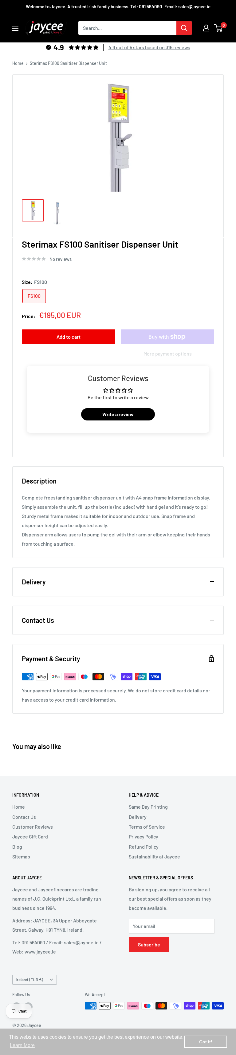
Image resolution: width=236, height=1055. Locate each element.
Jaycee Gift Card (30, 836)
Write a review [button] (118, 414)
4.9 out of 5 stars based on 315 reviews (149, 47)
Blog (17, 847)
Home (18, 63)
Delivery (138, 817)
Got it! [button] (205, 1041)
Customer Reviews (32, 827)
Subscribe (149, 944)
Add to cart (69, 337)
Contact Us (24, 817)
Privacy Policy (143, 836)
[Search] (184, 28)
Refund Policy (144, 847)
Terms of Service (147, 827)
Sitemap (21, 856)
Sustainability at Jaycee (154, 856)
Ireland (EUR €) (29, 979)
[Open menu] (15, 28)
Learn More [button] (22, 1045)
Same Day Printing (148, 807)
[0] (218, 28)
